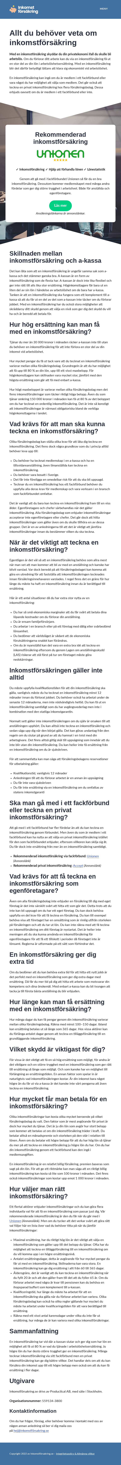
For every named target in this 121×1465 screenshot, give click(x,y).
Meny (104, 9)
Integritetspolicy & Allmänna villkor (75, 1454)
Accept (78, 865)
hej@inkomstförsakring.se (31, 1430)
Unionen (93, 856)
